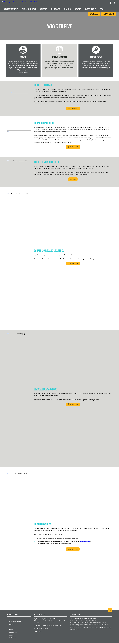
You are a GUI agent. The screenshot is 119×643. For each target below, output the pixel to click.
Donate (11, 627)
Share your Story (90, 9)
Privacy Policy (13, 632)
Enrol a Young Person (15, 621)
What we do (67, 9)
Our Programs (55, 9)
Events (11, 629)
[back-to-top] (110, 610)
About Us (78, 9)
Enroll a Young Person (29, 9)
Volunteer (43, 9)
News (101, 9)
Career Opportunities (11, 9)
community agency (84, 541)
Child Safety (12, 638)
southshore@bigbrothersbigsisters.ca (49, 625)
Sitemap (11, 635)
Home (10, 619)
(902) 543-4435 (45, 628)
